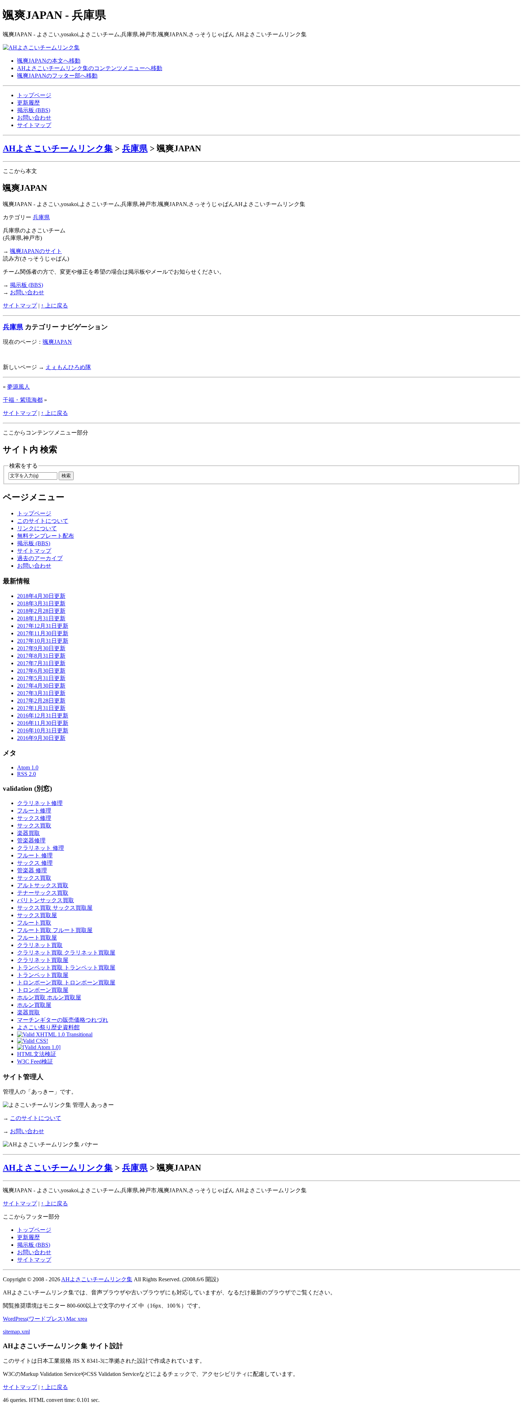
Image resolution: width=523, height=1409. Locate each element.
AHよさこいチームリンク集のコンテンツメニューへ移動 (89, 68)
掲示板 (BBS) (33, 110)
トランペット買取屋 (42, 975)
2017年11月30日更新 (42, 633)
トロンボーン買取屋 (42, 990)
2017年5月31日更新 (41, 678)
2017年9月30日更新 (41, 648)
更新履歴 (28, 103)
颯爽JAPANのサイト (36, 251)
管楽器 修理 (32, 870)
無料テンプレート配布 (45, 536)
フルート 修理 (35, 855)
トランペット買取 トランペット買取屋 (66, 967)
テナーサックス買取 (42, 893)
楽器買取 (28, 833)
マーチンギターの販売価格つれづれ (62, 1020)
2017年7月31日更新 (41, 663)
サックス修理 (34, 818)
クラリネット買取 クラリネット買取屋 (66, 953)
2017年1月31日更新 (41, 708)
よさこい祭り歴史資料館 (48, 1027)
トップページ (34, 95)
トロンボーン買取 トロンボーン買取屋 (66, 982)
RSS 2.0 (26, 774)
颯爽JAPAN (57, 342)
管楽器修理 (31, 840)
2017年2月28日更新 (41, 701)
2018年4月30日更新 (41, 596)
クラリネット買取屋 (42, 960)
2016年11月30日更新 (42, 723)
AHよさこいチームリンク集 (58, 148)
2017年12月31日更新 (42, 626)
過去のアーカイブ (40, 558)
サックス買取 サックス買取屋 (55, 908)
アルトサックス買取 (42, 885)
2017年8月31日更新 (41, 656)
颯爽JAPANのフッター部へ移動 (57, 76)
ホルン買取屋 (34, 1005)
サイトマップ (34, 125)
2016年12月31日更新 (42, 716)
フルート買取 (34, 923)
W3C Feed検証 (35, 1061)
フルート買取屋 (37, 938)
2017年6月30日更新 (41, 671)
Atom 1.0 (27, 767)
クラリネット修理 (40, 803)
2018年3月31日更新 (41, 603)
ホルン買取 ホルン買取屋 (49, 997)
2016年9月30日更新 (41, 738)
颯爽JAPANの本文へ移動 (48, 61)
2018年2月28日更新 (41, 611)
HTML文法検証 (36, 1054)
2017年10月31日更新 (42, 641)
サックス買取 (34, 825)
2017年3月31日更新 (41, 693)
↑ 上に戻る (54, 306)
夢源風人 (18, 387)
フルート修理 (34, 811)
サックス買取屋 (37, 915)
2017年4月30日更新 (41, 686)
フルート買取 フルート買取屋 (55, 930)
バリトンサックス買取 (45, 900)
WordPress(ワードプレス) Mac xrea (45, 1319)
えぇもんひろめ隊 (68, 367)
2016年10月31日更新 (42, 730)
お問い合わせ (34, 118)
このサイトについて (42, 521)
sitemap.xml (16, 1332)
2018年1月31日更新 (41, 618)
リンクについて (37, 528)
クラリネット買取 (40, 945)
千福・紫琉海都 (23, 400)
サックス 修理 (35, 863)
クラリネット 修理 (40, 848)
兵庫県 (135, 148)
